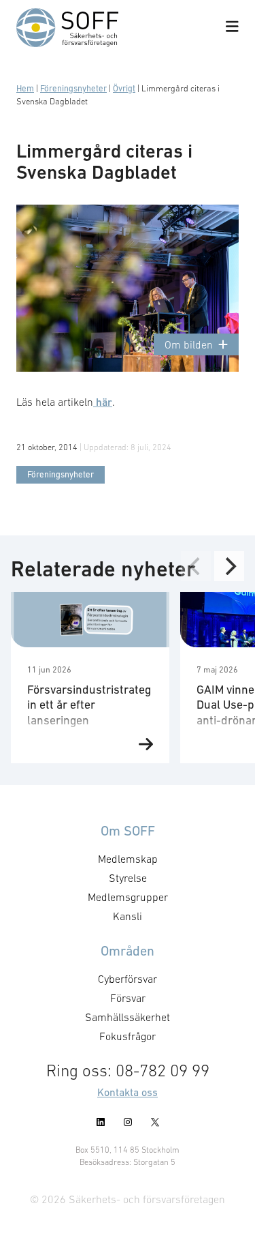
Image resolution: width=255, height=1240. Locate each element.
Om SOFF (128, 830)
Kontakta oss (127, 1092)
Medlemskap (128, 859)
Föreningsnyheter (73, 88)
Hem (25, 88)
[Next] (229, 566)
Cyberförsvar (127, 979)
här (102, 402)
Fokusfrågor (127, 1036)
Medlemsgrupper (128, 897)
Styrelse (128, 878)
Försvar (128, 998)
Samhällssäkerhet (127, 1017)
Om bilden (189, 344)
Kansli (127, 916)
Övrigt (124, 88)
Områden (127, 950)
